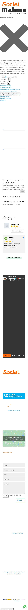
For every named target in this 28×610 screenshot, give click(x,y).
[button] (14, 38)
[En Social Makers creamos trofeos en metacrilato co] (19, 350)
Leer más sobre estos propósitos (8, 91)
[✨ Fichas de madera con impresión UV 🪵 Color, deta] (8, 350)
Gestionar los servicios (5, 87)
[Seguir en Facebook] (21, 115)
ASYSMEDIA (17, 601)
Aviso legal (2, 100)
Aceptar (2, 93)
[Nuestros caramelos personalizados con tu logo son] (8, 314)
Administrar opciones (5, 85)
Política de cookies (4, 96)
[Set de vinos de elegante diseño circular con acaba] (19, 286)
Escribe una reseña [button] (17, 231)
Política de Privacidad (17, 533)
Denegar (8, 93)
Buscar (22, 191)
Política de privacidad (5, 98)
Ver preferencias (16, 93)
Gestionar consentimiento (7, 609)
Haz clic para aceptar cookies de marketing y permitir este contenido (14, 438)
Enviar (19, 500)
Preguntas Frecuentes (14, 410)
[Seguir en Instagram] (24, 115)
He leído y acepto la (12, 496)
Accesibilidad (17, 574)
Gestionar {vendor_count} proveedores (10, 89)
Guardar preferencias (6, 95)
